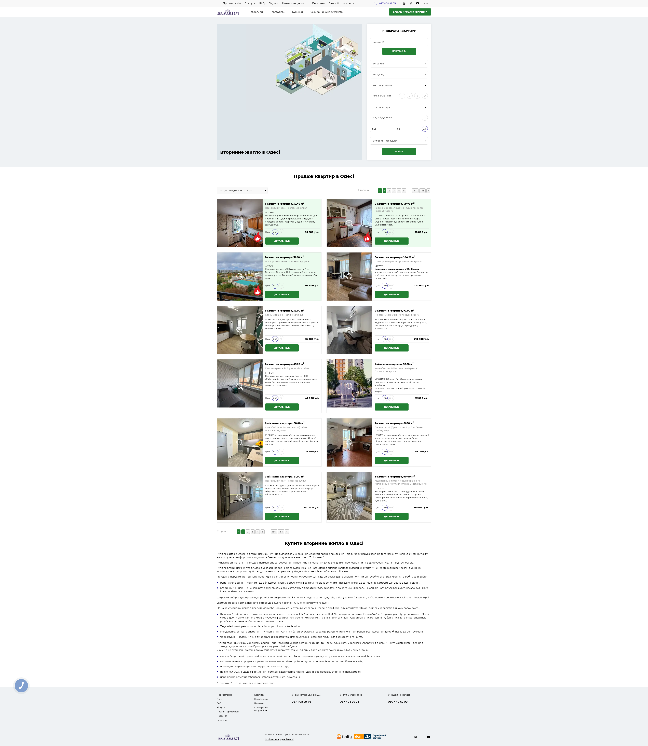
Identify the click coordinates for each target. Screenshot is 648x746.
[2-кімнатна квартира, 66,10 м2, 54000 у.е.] (349, 442)
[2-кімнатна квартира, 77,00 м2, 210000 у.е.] (349, 330)
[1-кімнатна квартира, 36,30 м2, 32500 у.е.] (349, 386)
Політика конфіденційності (279, 739)
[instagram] (404, 3)
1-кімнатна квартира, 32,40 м (284, 203)
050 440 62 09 (398, 701)
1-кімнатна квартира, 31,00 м (284, 257)
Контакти (348, 3)
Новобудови (277, 11)
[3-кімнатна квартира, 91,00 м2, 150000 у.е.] (240, 497)
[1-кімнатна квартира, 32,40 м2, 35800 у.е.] (240, 223)
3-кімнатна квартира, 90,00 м (395, 476)
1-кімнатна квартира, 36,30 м (394, 364)
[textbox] (399, 141)
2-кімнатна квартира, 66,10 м (394, 423)
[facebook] (410, 3)
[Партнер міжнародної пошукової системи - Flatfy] (344, 736)
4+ (425, 96)
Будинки (297, 11)
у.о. (425, 129)
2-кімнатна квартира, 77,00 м (394, 310)
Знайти (399, 151)
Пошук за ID (399, 51)
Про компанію (232, 3)
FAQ (262, 3)
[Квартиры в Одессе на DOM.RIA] (370, 737)
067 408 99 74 (387, 3)
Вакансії (334, 3)
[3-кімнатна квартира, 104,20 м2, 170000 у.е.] (349, 276)
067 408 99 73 (349, 701)
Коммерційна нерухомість (326, 11)
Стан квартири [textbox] (381, 107)
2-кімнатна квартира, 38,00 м (285, 423)
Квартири (256, 11)
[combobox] (399, 63)
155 (422, 190)
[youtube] (417, 3)
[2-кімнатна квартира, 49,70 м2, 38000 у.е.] (349, 223)
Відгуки (273, 3)
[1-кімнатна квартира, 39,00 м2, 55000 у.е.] (240, 330)
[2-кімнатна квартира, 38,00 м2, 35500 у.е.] (240, 442)
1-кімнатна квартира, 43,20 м (284, 364)
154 (415, 190)
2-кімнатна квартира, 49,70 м (394, 203)
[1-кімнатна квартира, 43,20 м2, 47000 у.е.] (240, 386)
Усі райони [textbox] (379, 64)
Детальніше (282, 241)
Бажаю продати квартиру (410, 12)
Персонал (318, 3)
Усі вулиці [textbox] (378, 75)
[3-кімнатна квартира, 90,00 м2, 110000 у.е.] (349, 497)
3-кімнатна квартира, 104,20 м (395, 257)
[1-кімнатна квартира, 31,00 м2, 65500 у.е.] (240, 276)
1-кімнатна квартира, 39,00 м (284, 310)
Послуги (250, 3)
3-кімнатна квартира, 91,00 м (284, 476)
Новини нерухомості (295, 3)
